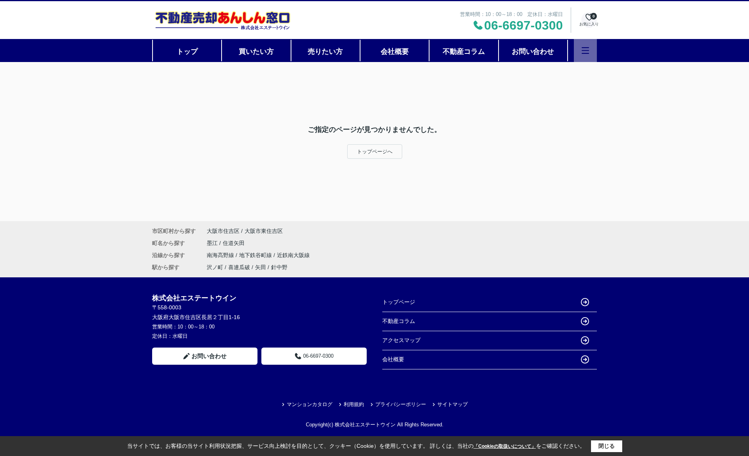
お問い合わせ (533, 51)
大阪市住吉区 (223, 231)
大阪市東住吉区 (264, 231)
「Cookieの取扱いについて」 (505, 446)
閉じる (606, 446)
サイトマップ (452, 404)
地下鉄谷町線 (256, 255)
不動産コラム (464, 51)
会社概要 (395, 51)
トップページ (398, 302)
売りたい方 (325, 51)
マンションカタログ (309, 404)
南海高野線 (221, 255)
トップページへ (374, 151)
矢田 (260, 267)
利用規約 (354, 404)
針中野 (279, 267)
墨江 (213, 243)
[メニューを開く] (585, 50)
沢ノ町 (215, 267)
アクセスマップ (401, 340)
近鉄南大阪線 (293, 255)
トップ (187, 51)
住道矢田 (234, 243)
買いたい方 (256, 51)
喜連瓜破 (239, 267)
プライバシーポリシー (400, 404)
